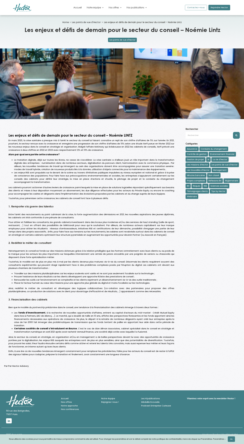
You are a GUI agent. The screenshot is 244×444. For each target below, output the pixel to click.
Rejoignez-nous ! (110, 401)
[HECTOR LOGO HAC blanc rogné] (20, 395)
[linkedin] (9, 420)
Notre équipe (108, 398)
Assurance (192, 148)
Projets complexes (196, 180)
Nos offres (66, 401)
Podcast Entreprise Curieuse (156, 405)
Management (220, 170)
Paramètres (219, 439)
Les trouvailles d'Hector (198, 170)
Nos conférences (70, 409)
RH (188, 185)
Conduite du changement (214, 148)
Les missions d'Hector (197, 164)
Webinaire (192, 196)
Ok (231, 439)
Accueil (64, 398)
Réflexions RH (215, 180)
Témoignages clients (197, 191)
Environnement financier (222, 154)
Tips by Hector (218, 191)
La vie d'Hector (220, 159)
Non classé (214, 175)
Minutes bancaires (196, 175)
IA (208, 159)
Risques (196, 185)
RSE (205, 185)
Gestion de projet (195, 159)
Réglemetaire (231, 180)
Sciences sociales (219, 185)
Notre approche (69, 405)
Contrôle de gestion (197, 154)
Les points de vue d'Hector (122, 39)
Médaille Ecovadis (150, 401)
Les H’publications (150, 398)
